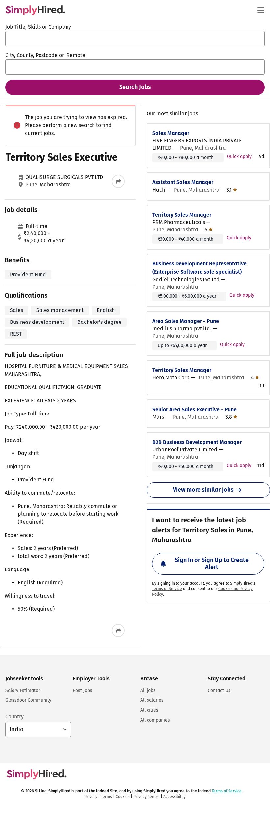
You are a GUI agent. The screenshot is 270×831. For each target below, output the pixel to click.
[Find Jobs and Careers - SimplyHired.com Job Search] (35, 10)
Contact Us (219, 690)
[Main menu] (261, 10)
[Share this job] (118, 181)
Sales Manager (170, 133)
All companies (155, 720)
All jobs (148, 690)
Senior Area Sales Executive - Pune (194, 409)
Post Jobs (82, 690)
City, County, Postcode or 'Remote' (46, 55)
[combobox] (135, 38)
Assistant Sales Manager (182, 182)
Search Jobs (135, 87)
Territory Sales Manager (181, 215)
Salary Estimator (22, 690)
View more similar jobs (203, 489)
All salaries (152, 700)
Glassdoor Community (28, 700)
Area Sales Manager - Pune (185, 321)
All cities (149, 710)
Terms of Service (167, 588)
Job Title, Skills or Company (38, 27)
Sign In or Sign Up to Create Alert (212, 563)
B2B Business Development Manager (197, 442)
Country (14, 716)
